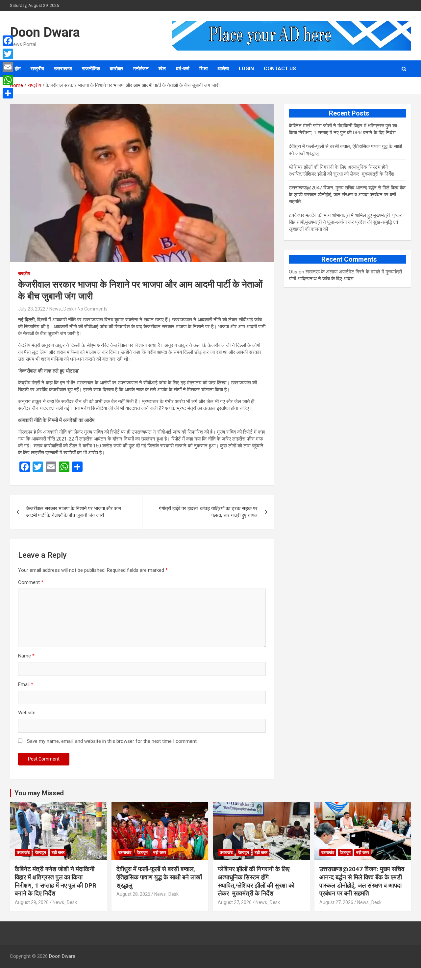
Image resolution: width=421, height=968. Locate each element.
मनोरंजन (141, 69)
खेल (162, 69)
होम (18, 69)
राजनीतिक (91, 69)
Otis (293, 272)
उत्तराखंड (23, 852)
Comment (30, 582)
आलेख (223, 69)
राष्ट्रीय (37, 69)
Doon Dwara (45, 32)
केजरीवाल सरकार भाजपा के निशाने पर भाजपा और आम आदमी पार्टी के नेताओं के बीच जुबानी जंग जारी (73, 512)
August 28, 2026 (133, 894)
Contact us (280, 69)
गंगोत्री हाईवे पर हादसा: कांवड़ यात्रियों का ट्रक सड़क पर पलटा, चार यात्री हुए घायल (208, 512)
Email (25, 684)
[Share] (7, 93)
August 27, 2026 (235, 902)
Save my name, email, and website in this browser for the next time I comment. (112, 741)
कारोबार (116, 69)
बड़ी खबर (58, 852)
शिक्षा (203, 69)
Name (26, 656)
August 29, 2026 (32, 902)
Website (27, 713)
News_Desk (61, 309)
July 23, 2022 (31, 309)
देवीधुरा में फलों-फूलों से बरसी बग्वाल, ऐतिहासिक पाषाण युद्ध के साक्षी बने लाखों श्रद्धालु (159, 877)
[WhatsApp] (7, 80)
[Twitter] (7, 53)
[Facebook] (7, 40)
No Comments (93, 309)
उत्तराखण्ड (63, 69)
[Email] (7, 67)
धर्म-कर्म (182, 69)
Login (246, 69)
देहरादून (40, 852)
